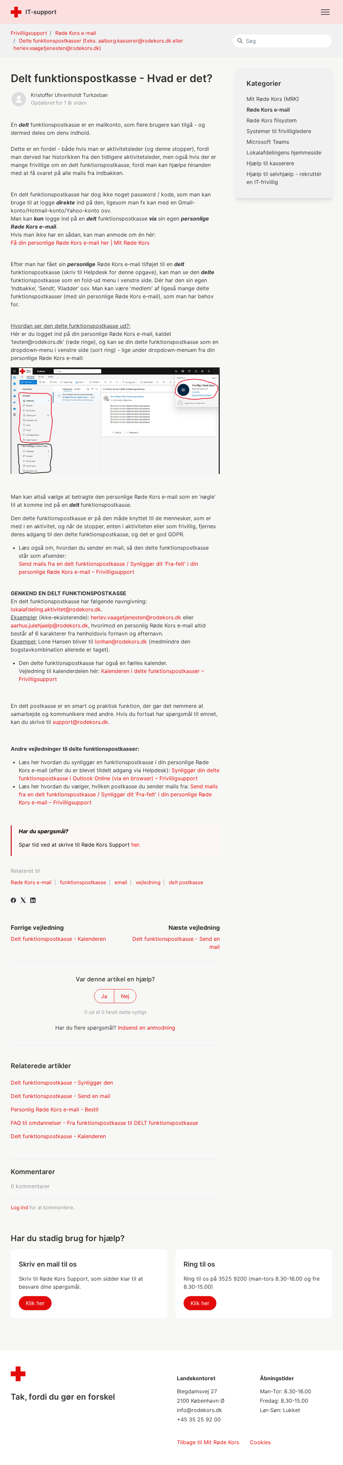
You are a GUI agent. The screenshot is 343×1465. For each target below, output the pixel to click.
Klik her (35, 1303)
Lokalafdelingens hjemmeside (284, 152)
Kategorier (264, 83)
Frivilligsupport (29, 33)
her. (136, 844)
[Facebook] (13, 901)
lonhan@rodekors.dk (121, 641)
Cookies (260, 1442)
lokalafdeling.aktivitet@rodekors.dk (56, 609)
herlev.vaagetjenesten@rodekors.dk (136, 617)
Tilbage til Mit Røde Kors (208, 1442)
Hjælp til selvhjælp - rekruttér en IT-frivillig (284, 178)
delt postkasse (186, 882)
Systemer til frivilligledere (279, 131)
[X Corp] (23, 901)
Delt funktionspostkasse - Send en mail (60, 1096)
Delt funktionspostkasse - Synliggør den (62, 1082)
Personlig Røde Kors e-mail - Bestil (54, 1109)
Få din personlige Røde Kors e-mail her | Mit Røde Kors (80, 242)
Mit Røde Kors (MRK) (273, 99)
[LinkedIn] (33, 901)
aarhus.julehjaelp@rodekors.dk (49, 625)
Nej (125, 996)
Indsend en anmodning (146, 1027)
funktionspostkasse (83, 882)
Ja (104, 996)
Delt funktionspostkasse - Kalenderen (58, 938)
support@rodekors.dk (80, 722)
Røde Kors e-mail (75, 33)
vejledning (148, 882)
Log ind (19, 1207)
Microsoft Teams (268, 141)
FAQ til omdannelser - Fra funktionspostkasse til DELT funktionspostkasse (104, 1122)
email (121, 882)
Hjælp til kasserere (270, 163)
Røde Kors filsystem (272, 120)
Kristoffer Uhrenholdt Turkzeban (69, 95)
